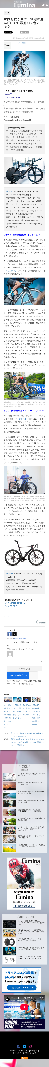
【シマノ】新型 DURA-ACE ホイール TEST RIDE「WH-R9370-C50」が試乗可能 (31, 922)
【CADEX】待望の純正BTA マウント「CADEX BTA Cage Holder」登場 (30, 957)
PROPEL (9, 574)
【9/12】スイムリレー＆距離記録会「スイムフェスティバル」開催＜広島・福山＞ (31, 931)
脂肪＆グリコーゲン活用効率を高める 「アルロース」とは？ (31, 783)
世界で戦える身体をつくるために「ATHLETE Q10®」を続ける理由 (30, 810)
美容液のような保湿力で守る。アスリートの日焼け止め (31, 837)
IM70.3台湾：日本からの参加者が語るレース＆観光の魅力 (31, 792)
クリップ (25, 32)
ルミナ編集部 (22, 43)
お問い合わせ (34, 1051)
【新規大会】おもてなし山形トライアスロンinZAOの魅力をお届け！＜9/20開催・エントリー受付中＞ (27, 742)
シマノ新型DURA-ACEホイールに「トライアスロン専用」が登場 (31, 939)
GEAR (8, 617)
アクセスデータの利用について (24, 1053)
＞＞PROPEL (11, 606)
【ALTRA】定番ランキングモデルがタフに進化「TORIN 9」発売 (31, 948)
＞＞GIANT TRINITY (15, 602)
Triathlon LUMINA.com (18, 1051)
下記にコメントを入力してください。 (21, 649)
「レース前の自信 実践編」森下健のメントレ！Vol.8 (31, 801)
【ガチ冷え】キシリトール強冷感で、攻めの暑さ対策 (31, 819)
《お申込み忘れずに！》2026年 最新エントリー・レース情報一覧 (31, 846)
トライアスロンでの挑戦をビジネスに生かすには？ (31, 774)
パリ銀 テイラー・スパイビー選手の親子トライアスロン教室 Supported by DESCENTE (31, 829)
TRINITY (9, 191)
